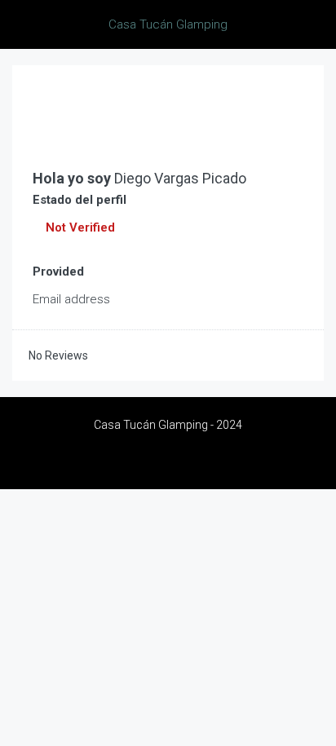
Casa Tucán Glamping (168, 24)
